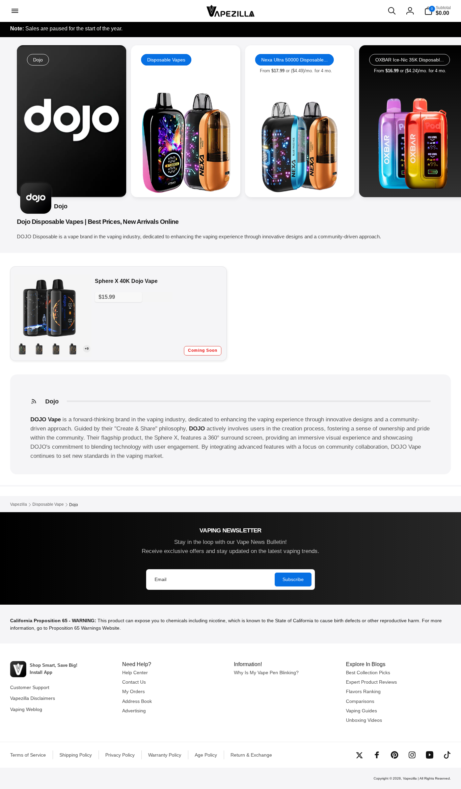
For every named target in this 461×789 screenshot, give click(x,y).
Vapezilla (410, 778)
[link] (185, 121)
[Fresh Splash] (39, 349)
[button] (14, 10)
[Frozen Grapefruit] (56, 349)
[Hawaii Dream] (73, 349)
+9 (87, 348)
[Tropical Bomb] (22, 349)
